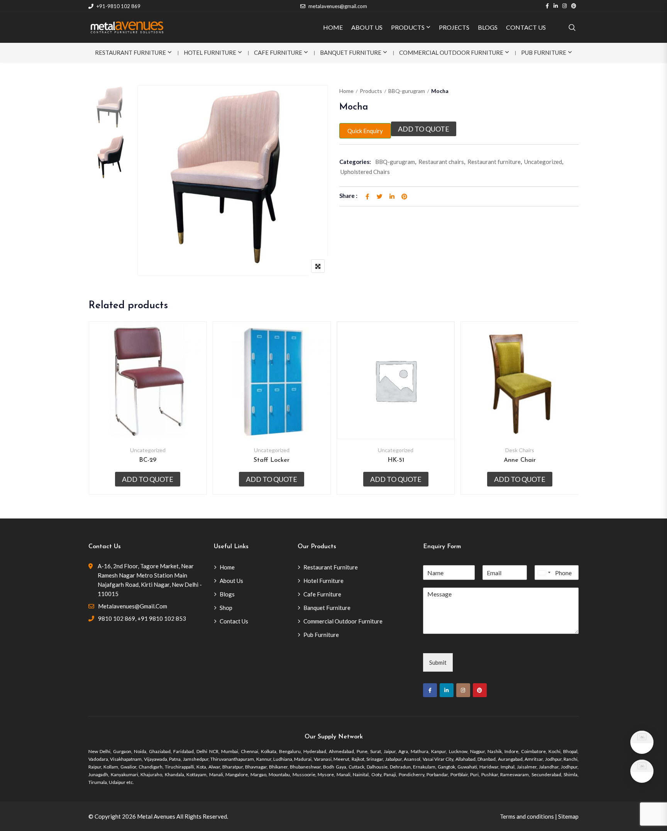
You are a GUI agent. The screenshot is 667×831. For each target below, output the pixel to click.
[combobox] (544, 572)
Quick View (148, 420)
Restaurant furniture (494, 161)
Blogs (227, 594)
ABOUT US (367, 27)
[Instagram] (463, 690)
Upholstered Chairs (365, 171)
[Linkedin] (447, 690)
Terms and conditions (527, 816)
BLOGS (488, 27)
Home (346, 91)
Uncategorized (543, 161)
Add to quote (423, 129)
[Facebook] (430, 690)
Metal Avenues (156, 816)
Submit (438, 662)
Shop (226, 607)
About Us (231, 580)
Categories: (355, 161)
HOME (333, 27)
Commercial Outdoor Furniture (451, 52)
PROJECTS (454, 27)
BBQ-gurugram (406, 91)
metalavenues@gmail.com (337, 6)
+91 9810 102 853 (161, 618)
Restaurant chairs (441, 161)
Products (371, 91)
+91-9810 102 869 (118, 6)
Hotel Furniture (210, 52)
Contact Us (234, 621)
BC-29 (147, 460)
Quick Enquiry (365, 130)
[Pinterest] (480, 690)
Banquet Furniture (350, 52)
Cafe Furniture (278, 52)
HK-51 (396, 460)
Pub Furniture (543, 52)
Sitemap (568, 816)
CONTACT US (526, 27)
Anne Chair (520, 460)
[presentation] (93, 416)
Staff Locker (271, 460)
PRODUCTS (408, 27)
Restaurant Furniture (130, 52)
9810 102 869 (116, 618)
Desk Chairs (519, 450)
